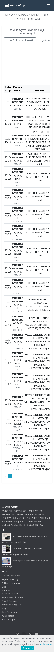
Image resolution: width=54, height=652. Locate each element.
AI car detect (8, 615)
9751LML (27, 511)
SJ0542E (18, 524)
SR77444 (39, 514)
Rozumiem (28, 648)
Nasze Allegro (8, 619)
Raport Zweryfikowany (12, 597)
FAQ (4, 608)
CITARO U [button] (17, 293)
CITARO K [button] (17, 221)
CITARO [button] (17, 108)
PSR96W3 (7, 518)
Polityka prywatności (11, 583)
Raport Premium (9, 601)
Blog (4, 586)
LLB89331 (16, 511)
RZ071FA (37, 511)
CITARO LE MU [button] (18, 449)
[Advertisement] (27, 64)
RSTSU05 (28, 524)
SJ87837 (36, 518)
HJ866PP (46, 518)
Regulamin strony (10, 579)
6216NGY (38, 524)
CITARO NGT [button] (17, 184)
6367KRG (6, 514)
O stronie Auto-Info (11, 575)
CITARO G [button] (17, 203)
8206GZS (17, 518)
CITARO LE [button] (18, 348)
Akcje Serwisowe (9, 612)
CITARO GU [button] (17, 239)
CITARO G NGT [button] (17, 259)
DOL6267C (7, 524)
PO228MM (17, 514)
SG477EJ (6, 511)
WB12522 (29, 514)
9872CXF (27, 518)
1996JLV (17, 521)
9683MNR (7, 521)
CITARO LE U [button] (18, 389)
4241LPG (27, 521)
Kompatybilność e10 (11, 604)
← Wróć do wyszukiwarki (20, 40)
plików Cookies (47, 644)
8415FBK (37, 521)
